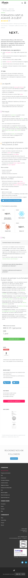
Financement (3, 478)
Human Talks (5, 298)
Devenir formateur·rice (5, 495)
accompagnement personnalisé (9, 311)
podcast (11, 298)
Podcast (2, 522)
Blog (2, 511)
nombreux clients (22, 306)
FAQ (2, 475)
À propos (2, 508)
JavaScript (13, 115)
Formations (3, 504)
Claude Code (8, 231)
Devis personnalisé (4, 470)
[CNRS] (14, 418)
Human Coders (24, 528)
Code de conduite (4, 482)
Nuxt (10, 130)
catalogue (4, 293)
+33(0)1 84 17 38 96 (20, 574)
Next (7, 130)
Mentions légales (4, 492)
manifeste (23, 290)
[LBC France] (14, 428)
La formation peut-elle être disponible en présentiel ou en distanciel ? (12, 265)
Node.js (17, 127)
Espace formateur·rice (5, 497)
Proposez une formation (5, 473)
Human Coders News (20, 297)
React (22, 118)
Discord (24, 298)
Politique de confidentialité (6, 487)
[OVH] (14, 425)
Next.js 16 (21, 231)
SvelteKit (19, 130)
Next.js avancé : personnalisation (8, 218)
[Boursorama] (14, 411)
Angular (13, 130)
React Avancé (21, 218)
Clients (2, 506)
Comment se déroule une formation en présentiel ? (12, 271)
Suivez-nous (14, 458)
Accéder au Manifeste (14, 401)
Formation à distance (5, 480)
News (2, 517)
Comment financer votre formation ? (11, 242)
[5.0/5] (4, 21)
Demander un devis (14, 339)
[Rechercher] (22, 3)
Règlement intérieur (5, 485)
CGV (2, 490)
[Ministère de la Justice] (14, 414)
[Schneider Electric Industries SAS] (14, 422)
